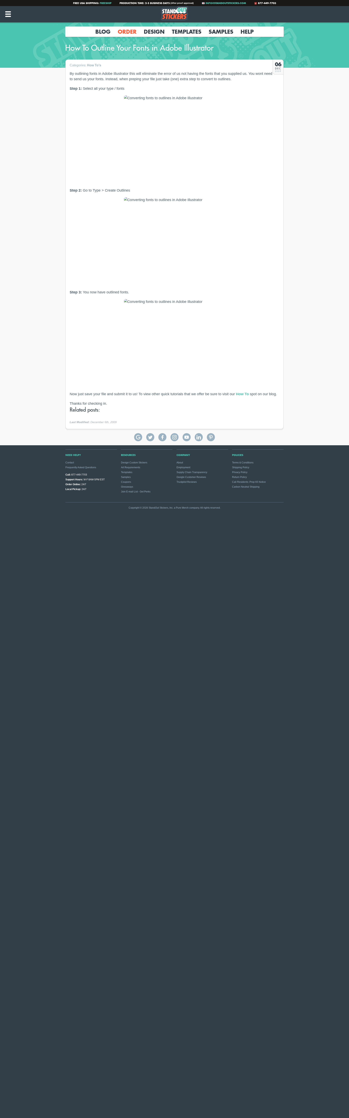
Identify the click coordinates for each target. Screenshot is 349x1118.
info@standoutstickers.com (226, 3)
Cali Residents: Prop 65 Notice (249, 482)
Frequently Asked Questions (80, 467)
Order (127, 31)
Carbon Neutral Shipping (246, 486)
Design (154, 31)
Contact (69, 462)
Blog (102, 31)
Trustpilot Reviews (187, 482)
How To (242, 394)
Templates (186, 31)
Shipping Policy (240, 467)
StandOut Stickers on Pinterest (211, 437)
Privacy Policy (239, 472)
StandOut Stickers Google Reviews (138, 437)
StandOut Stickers (174, 14)
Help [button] (247, 31)
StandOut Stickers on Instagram (174, 437)
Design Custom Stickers (134, 462)
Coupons (126, 482)
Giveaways (127, 486)
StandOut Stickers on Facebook (162, 437)
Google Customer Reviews (191, 477)
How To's (94, 65)
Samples (221, 31)
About (180, 462)
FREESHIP (105, 3)
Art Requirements (130, 467)
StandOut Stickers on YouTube (187, 437)
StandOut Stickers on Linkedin (199, 437)
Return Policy (239, 477)
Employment (183, 467)
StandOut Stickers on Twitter (150, 437)
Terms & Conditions (242, 462)
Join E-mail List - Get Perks (135, 491)
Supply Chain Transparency (192, 472)
